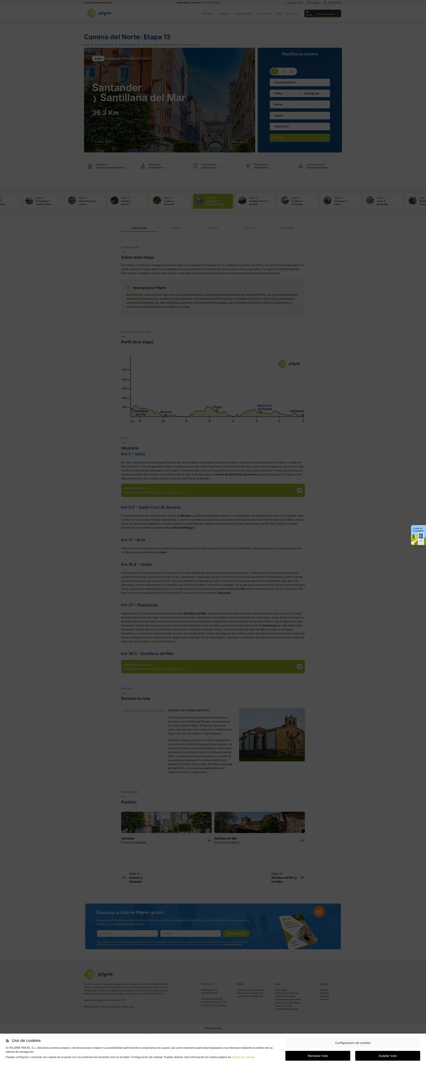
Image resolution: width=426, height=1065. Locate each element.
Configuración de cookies (353, 1043)
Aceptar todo (388, 1056)
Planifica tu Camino (418, 529)
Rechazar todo (318, 1056)
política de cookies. (243, 1057)
